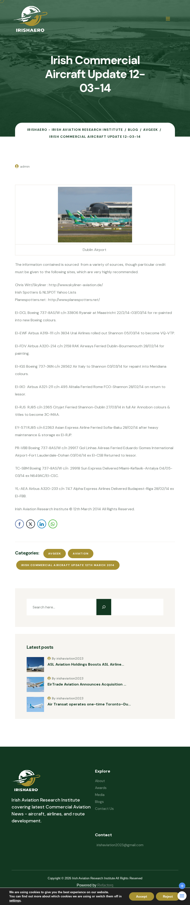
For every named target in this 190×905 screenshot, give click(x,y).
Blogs (99, 801)
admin (25, 166)
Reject (168, 896)
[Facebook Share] (19, 524)
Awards (101, 788)
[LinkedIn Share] (41, 524)
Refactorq (105, 885)
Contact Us (104, 808)
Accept (141, 896)
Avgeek (54, 553)
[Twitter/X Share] (30, 524)
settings (15, 900)
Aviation (81, 553)
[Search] (103, 607)
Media (99, 794)
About (100, 781)
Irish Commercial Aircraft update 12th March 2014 (68, 565)
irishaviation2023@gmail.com (120, 845)
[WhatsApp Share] (52, 524)
